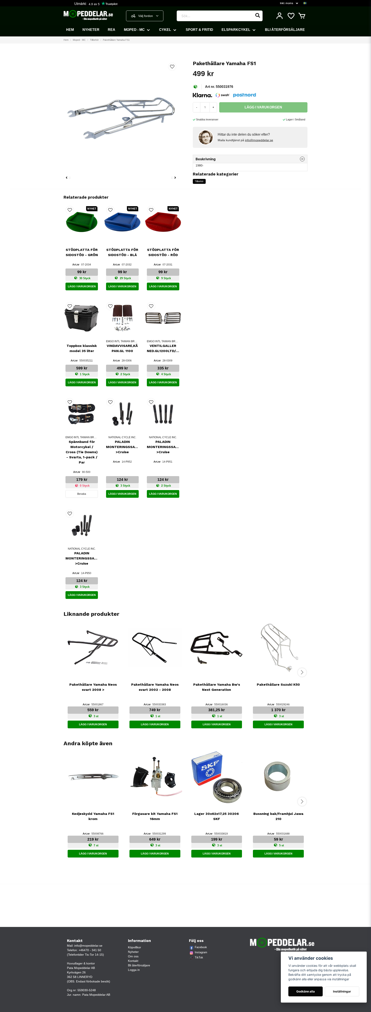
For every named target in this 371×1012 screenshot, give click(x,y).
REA (111, 29)
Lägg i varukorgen (82, 286)
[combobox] (144, 15)
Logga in (134, 970)
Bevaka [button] (81, 493)
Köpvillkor (134, 947)
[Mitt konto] (279, 16)
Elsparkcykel (236, 29)
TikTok (199, 957)
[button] (304, 3)
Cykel (165, 29)
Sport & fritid (199, 29)
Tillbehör (94, 40)
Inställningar (342, 991)
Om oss (133, 956)
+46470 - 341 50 (90, 950)
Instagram (201, 952)
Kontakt (133, 961)
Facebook (201, 947)
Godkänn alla (305, 991)
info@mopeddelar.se (259, 140)
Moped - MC (134, 29)
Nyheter (90, 29)
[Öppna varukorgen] (301, 16)
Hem (70, 29)
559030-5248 (87, 990)
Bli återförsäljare (285, 29)
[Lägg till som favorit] (290, 16)
